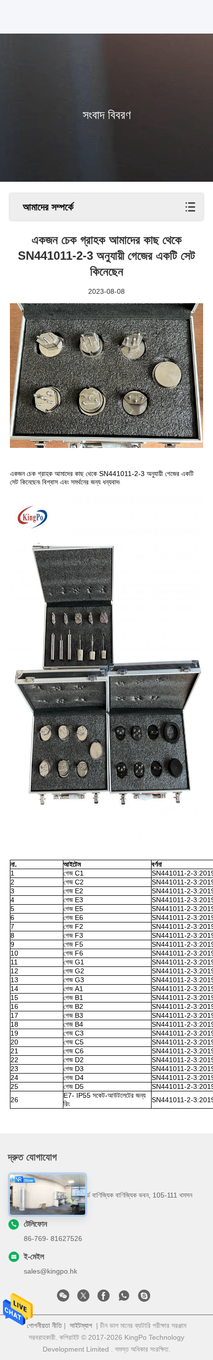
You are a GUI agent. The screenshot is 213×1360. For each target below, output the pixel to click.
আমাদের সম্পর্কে (48, 206)
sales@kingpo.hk (50, 1271)
